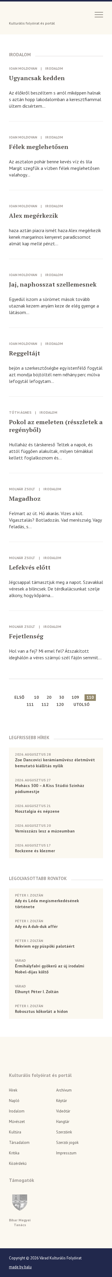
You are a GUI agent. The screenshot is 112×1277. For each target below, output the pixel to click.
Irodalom (54, 68)
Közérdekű (18, 1163)
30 (61, 697)
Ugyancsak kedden (37, 78)
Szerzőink (64, 1132)
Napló (14, 1100)
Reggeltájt (24, 353)
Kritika (14, 1153)
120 (60, 704)
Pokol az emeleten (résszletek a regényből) (56, 426)
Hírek (13, 1090)
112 (45, 704)
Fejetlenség (26, 636)
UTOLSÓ (81, 704)
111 (30, 704)
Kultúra (15, 1132)
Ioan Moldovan (23, 68)
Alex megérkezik (33, 216)
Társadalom (19, 1142)
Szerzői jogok (67, 1142)
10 (36, 697)
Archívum (64, 1090)
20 (49, 697)
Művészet (17, 1121)
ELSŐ (19, 697)
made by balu (20, 1267)
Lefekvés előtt (29, 567)
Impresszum (66, 1153)
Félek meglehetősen (38, 147)
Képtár (61, 1100)
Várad (26, 14)
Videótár (63, 1111)
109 (75, 697)
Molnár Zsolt (22, 489)
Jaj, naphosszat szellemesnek (52, 284)
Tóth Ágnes (20, 412)
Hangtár (62, 1121)
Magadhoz (25, 499)
